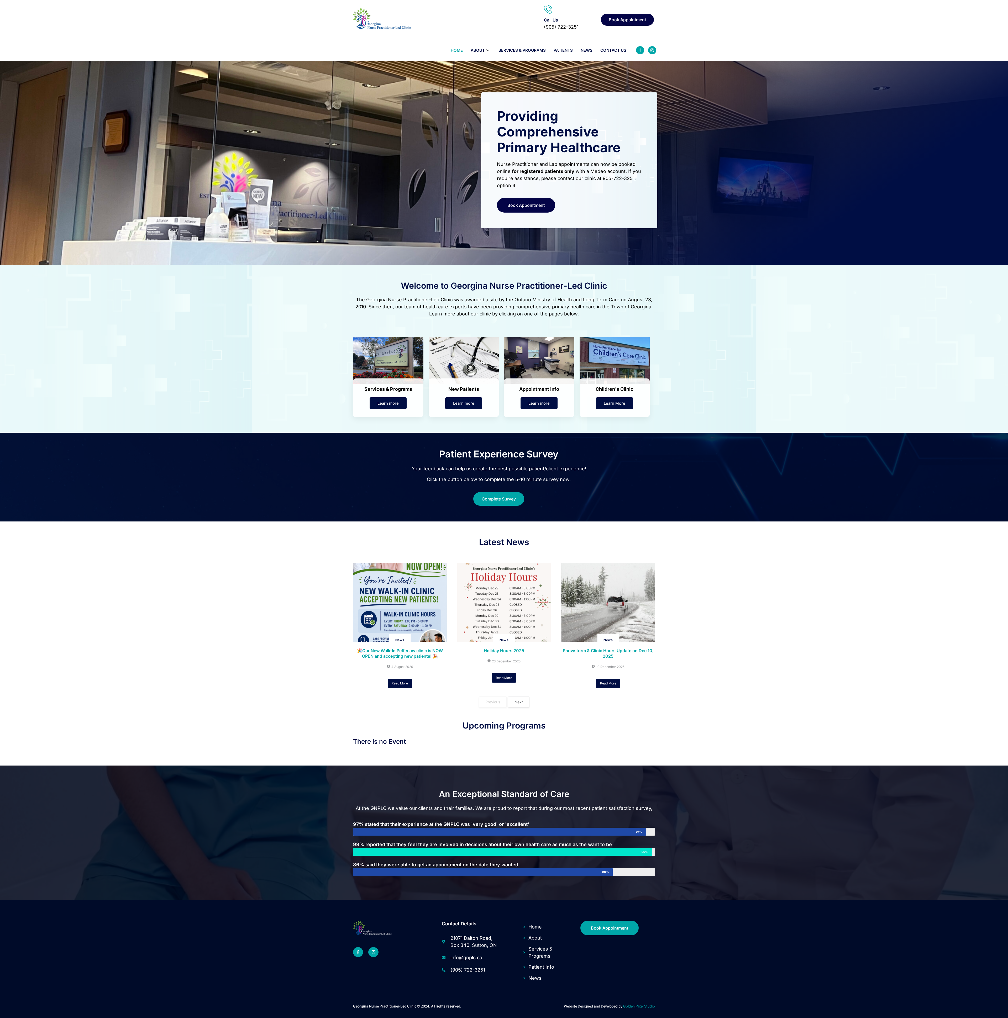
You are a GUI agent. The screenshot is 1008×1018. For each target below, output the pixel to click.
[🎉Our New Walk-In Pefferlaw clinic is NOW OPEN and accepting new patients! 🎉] (400, 602)
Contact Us (613, 50)
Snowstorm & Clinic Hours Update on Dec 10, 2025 (608, 653)
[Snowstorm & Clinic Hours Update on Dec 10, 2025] (608, 602)
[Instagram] (373, 952)
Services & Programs (522, 50)
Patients (563, 50)
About (478, 50)
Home (457, 50)
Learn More (614, 403)
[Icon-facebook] (640, 50)
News (586, 50)
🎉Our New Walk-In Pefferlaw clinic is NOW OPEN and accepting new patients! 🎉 (400, 653)
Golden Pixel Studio (639, 1006)
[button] (498, 499)
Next (518, 702)
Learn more (388, 403)
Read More (400, 683)
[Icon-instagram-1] (652, 50)
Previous (492, 702)
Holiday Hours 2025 (504, 650)
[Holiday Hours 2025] (504, 602)
